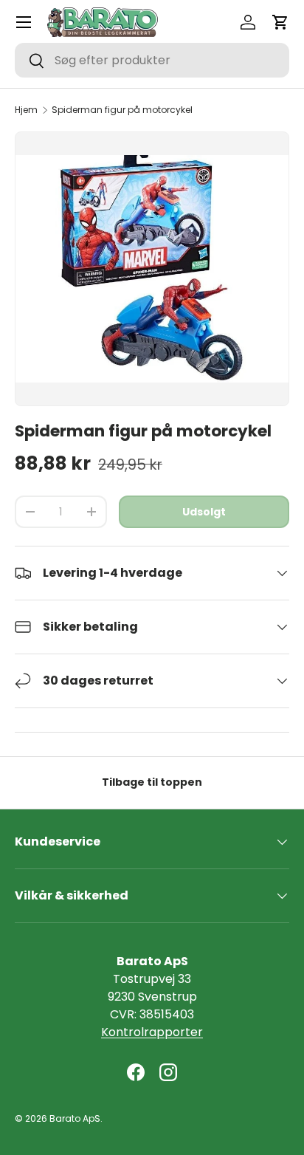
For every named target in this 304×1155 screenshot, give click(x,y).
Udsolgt (204, 511)
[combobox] (152, 60)
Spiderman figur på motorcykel (122, 110)
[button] (280, 22)
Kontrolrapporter (152, 1032)
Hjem (26, 110)
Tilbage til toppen (152, 782)
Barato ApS (74, 1118)
